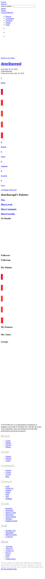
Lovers (8, 474)
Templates (4, 166)
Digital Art (9, 488)
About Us (9, 549)
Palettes (8, 443)
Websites (9, 519)
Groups (8, 472)
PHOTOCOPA (11, 535)
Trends (8, 23)
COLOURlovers (7, 13)
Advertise (9, 546)
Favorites (4, 176)
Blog (7, 477)
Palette (3, 83)
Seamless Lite (11, 531)
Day (15, 190)
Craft (7, 486)
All (2, 190)
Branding (9, 508)
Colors (3, 157)
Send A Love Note (8, 58)
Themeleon (10, 533)
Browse (8, 16)
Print (7, 495)
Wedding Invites (11, 521)
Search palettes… (7, 6)
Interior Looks (11, 513)
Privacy (8, 553)
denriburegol (11, 63)
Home (8, 492)
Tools (8, 25)
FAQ (7, 557)
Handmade (10, 510)
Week (11, 190)
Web (7, 497)
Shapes (8, 447)
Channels (9, 21)
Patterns (3, 147)
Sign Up (4, 4)
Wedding (9, 499)
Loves (3, 185)
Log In (3, 2)
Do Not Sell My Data (9, 569)
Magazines (9, 515)
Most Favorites (8, 214)
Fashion (8, 490)
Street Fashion (11, 517)
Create (3, 10)
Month (6, 190)
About (4, 541)
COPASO (9, 537)
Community (10, 18)
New (3, 200)
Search (3, 8)
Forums (8, 470)
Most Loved (6, 204)
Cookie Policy (11, 559)
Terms (8, 555)
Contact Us (10, 551)
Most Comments (8, 209)
